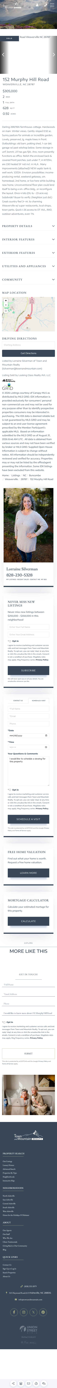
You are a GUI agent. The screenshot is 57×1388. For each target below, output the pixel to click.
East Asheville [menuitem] (8, 1200)
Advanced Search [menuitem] (9, 1169)
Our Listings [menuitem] (7, 1161)
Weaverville (11, 479)
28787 (24, 479)
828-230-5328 (19, 575)
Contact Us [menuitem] (7, 1265)
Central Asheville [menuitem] (9, 1203)
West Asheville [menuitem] (8, 1211)
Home (5, 475)
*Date (11, 730)
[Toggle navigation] (52, 5)
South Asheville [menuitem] (8, 1207)
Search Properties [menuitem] (9, 1272)
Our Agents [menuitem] (7, 1230)
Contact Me (35, 579)
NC (24, 475)
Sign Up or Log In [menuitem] (9, 1269)
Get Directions (28, 353)
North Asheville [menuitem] (9, 1196)
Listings (15, 475)
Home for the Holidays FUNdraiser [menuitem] (16, 1215)
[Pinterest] (43, 1312)
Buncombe (35, 475)
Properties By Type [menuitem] (10, 1173)
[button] (4, 55)
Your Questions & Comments (23, 754)
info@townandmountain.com (30, 1299)
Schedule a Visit (38, 701)
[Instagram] (24, 1312)
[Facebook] (14, 1312)
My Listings (11, 579)
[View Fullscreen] (6, 311)
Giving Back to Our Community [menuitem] (15, 1246)
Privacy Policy (42, 660)
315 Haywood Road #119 (30, 1293)
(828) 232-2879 (45, 5)
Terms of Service (21, 831)
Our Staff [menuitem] (6, 1234)
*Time (11, 742)
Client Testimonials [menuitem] (10, 1242)
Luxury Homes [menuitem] (8, 1165)
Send (28, 1053)
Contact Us (18, 701)
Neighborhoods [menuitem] (9, 1177)
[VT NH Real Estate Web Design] (28, 1329)
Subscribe (28, 670)
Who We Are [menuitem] (7, 1238)
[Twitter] (33, 1312)
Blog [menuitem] (4, 1249)
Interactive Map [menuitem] (9, 1181)
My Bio (44, 579)
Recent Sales (23, 579)
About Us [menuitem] (6, 1276)
